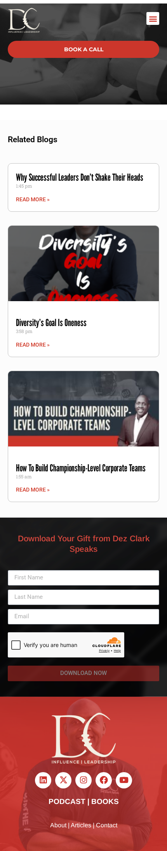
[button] (152, 18)
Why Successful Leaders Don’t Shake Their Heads (79, 177)
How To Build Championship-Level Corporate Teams (81, 468)
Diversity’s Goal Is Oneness (51, 322)
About (58, 825)
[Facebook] (104, 780)
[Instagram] (83, 780)
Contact (106, 825)
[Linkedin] (43, 780)
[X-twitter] (63, 780)
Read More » (33, 199)
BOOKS (105, 801)
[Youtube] (124, 780)
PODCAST (67, 801)
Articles (81, 825)
